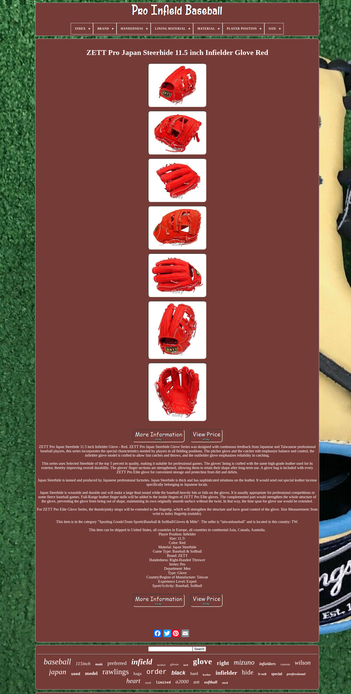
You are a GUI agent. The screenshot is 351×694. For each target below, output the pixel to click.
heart (133, 680)
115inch (83, 663)
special (276, 674)
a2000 (182, 681)
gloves (174, 664)
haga (137, 673)
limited (163, 683)
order (156, 672)
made (99, 664)
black (178, 673)
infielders (267, 664)
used (75, 674)
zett (196, 681)
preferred (117, 663)
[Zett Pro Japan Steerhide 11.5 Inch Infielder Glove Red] (177, 85)
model (91, 673)
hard (194, 673)
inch (185, 664)
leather (207, 674)
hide (247, 672)
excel (148, 682)
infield (141, 661)
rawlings (115, 671)
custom (285, 664)
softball (210, 682)
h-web (262, 674)
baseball (57, 661)
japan (57, 671)
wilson (303, 662)
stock (225, 682)
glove (202, 661)
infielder (226, 672)
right (223, 663)
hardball (161, 665)
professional (296, 674)
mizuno (244, 662)
